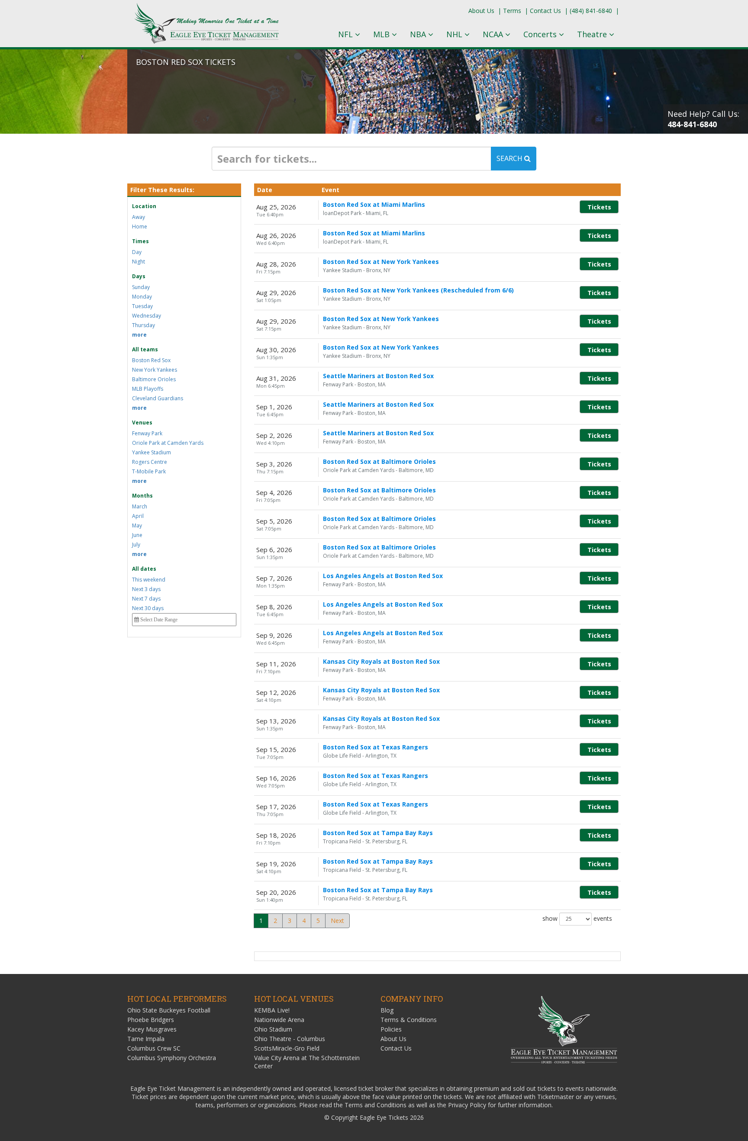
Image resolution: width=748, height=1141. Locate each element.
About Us (481, 10)
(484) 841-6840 (591, 10)
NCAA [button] (494, 34)
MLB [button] (382, 34)
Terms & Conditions (408, 1020)
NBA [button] (419, 34)
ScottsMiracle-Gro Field (286, 1048)
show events (577, 918)
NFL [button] (346, 34)
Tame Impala (145, 1039)
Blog (386, 1010)
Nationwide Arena (279, 1020)
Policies (391, 1029)
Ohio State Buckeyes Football (168, 1010)
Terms (512, 10)
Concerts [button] (541, 34)
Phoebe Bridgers (150, 1020)
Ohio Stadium (273, 1029)
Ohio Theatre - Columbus (289, 1039)
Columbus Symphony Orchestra (171, 1058)
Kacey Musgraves (152, 1029)
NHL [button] (455, 34)
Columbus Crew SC (154, 1048)
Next (337, 920)
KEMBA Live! (272, 1010)
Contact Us (545, 10)
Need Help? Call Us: (703, 119)
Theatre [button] (593, 34)
